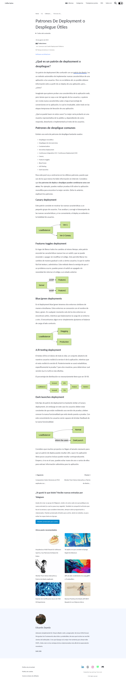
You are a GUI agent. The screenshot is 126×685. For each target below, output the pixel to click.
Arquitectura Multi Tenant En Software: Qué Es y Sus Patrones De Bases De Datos (48, 553)
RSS (102, 3)
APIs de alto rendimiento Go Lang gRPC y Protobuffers (77, 577)
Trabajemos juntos (92, 3)
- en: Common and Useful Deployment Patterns (50, 46)
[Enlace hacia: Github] (103, 667)
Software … (48, 13)
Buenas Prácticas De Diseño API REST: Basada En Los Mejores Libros (77, 600)
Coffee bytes (9, 3)
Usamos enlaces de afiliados (30, 676)
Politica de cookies (27, 671)
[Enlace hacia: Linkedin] (83, 667)
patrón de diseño (80, 73)
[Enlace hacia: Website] (98, 667)
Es (42, 13)
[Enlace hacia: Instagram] (93, 667)
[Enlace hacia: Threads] (88, 667)
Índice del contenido (44, 33)
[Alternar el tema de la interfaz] (120, 3)
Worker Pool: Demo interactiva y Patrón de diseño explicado (46, 577)
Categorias (79, 3)
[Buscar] (115, 3)
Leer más (38, 651)
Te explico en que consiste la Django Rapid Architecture (76, 551)
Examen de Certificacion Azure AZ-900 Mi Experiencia (48, 600)
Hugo (90, 672)
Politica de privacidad (28, 667)
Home (37, 13)
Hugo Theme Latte (98, 672)
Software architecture (43, 54)
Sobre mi (109, 3)
